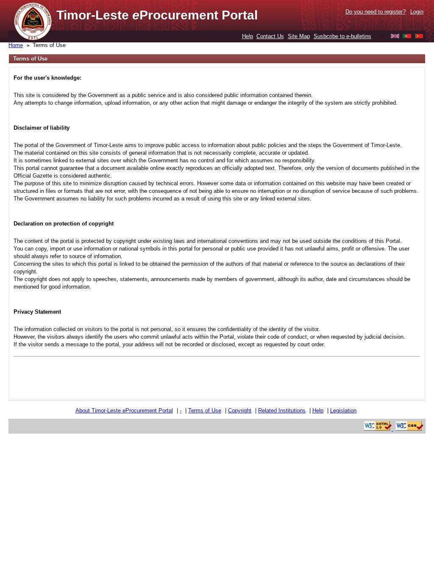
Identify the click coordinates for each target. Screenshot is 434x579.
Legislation (343, 410)
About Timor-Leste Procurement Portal (124, 410)
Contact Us (270, 36)
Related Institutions (282, 410)
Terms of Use (49, 45)
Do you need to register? (375, 11)
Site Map (299, 36)
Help (247, 36)
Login (416, 11)
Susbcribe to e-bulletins (342, 36)
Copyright (239, 410)
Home (15, 45)
